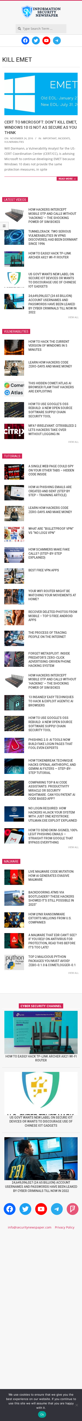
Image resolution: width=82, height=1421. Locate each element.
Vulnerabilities (14, 141)
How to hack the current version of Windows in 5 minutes (48, 345)
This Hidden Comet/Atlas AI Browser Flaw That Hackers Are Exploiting (51, 387)
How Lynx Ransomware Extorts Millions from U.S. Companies (50, 918)
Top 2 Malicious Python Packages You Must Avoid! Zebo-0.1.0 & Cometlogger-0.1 (52, 961)
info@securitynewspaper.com (29, 1227)
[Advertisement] (41, 1281)
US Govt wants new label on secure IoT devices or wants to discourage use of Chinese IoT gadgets (41, 1121)
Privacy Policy (64, 1227)
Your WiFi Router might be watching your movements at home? (52, 595)
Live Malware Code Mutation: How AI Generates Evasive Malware (51, 875)
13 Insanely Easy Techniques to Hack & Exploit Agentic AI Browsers (51, 701)
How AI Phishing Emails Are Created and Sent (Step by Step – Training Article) (50, 491)
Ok (42, 1414)
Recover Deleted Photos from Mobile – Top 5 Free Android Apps (52, 616)
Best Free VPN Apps (43, 570)
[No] (76, 1405)
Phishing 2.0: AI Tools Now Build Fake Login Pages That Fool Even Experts (50, 744)
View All (73, 317)
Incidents (64, 138)
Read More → (67, 178)
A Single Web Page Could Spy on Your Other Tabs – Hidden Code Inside (51, 470)
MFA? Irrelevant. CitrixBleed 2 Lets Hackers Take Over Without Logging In (52, 430)
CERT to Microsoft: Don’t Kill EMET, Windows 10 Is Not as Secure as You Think (40, 127)
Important (50, 138)
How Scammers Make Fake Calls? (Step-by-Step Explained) (49, 553)
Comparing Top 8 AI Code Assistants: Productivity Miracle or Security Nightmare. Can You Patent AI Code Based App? (51, 791)
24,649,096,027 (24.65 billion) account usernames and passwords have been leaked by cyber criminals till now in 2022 (52, 304)
